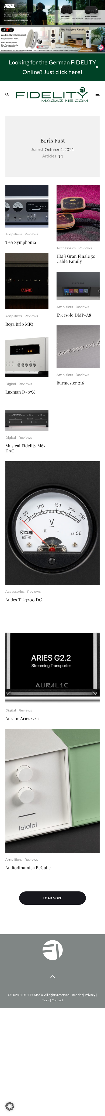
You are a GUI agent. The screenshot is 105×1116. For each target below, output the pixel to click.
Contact (57, 1000)
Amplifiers (13, 234)
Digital (10, 384)
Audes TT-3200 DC (23, 599)
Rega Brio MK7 (19, 323)
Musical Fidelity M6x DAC (25, 448)
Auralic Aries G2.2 (22, 718)
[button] (9, 1106)
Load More (52, 898)
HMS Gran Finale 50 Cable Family (76, 258)
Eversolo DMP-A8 (74, 314)
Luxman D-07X (20, 391)
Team (46, 1000)
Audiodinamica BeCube (28, 867)
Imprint (77, 995)
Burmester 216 (70, 382)
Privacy (90, 995)
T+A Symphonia (20, 242)
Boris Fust (52, 140)
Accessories (66, 248)
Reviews (31, 234)
